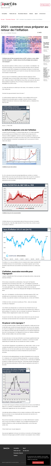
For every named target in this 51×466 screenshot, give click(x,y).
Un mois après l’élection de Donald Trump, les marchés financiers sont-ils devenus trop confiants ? (46, 72)
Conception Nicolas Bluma (25, 462)
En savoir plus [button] (34, 459)
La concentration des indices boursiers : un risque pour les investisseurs (46, 57)
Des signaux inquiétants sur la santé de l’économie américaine (46, 45)
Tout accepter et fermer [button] (38, 462)
